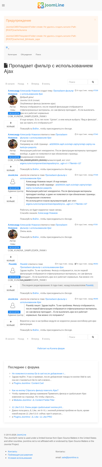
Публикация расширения (20, 454)
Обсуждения (26, 54)
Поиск (38, 54)
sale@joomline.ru (70, 457)
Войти (36, 128)
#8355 (95, 298)
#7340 (95, 134)
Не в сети (14, 113)
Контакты (12, 451)
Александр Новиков (14, 92)
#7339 (95, 90)
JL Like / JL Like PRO (42, 416)
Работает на (43, 348)
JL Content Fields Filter (43, 399)
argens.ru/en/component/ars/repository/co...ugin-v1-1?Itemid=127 (50, 163)
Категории (12, 54)
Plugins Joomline (22, 383)
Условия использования (20, 457)
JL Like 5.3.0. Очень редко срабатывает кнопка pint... (37, 407)
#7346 (95, 174)
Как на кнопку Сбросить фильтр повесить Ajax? (35, 390)
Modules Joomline (22, 399)
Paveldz (13, 263)
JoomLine (13, 175)
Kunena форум (57, 348)
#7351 (95, 224)
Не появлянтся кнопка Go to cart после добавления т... (38, 373)
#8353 (95, 263)
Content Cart (38, 383)
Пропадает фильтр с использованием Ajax (43, 136)
